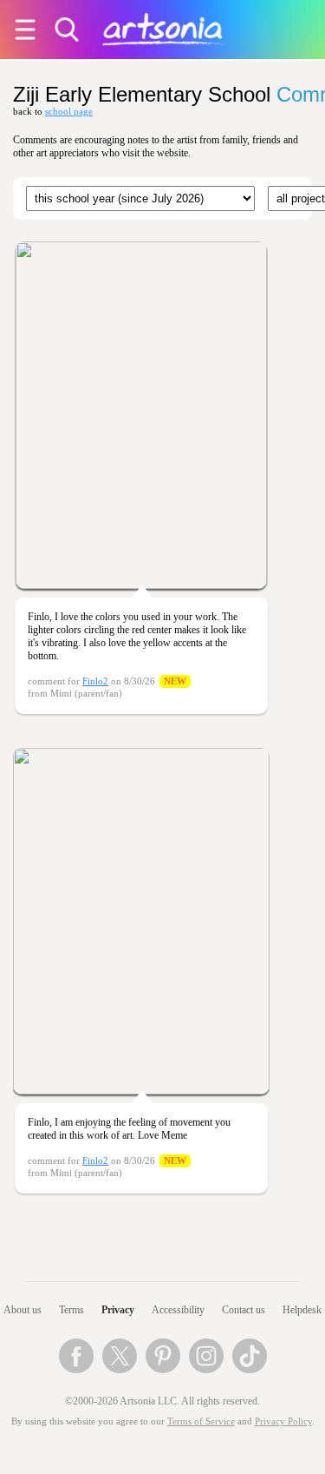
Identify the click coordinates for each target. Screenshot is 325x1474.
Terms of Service (201, 1421)
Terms (71, 1310)
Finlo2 (95, 681)
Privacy (117, 1310)
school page (69, 111)
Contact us (243, 1310)
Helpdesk (302, 1310)
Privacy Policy (283, 1421)
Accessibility (178, 1310)
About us (22, 1310)
